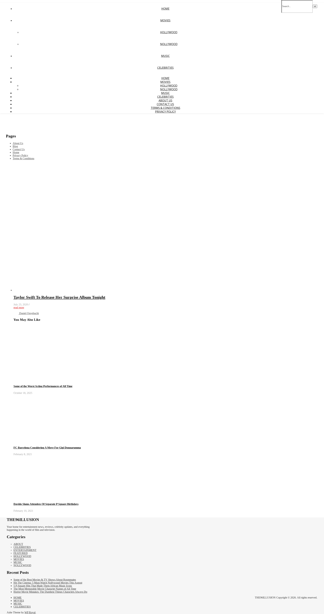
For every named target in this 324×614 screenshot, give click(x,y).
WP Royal (29, 612)
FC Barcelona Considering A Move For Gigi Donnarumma (47, 447)
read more (19, 307)
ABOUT (18, 544)
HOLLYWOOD (168, 32)
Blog (15, 146)
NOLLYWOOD (169, 44)
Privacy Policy (165, 111)
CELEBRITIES (165, 68)
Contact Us (165, 104)
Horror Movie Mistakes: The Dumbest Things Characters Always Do (50, 591)
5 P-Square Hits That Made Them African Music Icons (43, 585)
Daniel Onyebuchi (29, 313)
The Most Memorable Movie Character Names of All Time (45, 588)
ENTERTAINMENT (25, 550)
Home (16, 152)
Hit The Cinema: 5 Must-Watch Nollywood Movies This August (48, 582)
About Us (165, 100)
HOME (165, 8)
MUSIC (165, 56)
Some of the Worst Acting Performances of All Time (43, 386)
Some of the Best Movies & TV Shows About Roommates (45, 579)
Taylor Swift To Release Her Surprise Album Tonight (59, 297)
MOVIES (165, 20)
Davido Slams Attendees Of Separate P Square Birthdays (46, 504)
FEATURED (21, 553)
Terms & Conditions (165, 108)
